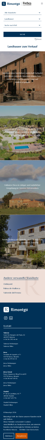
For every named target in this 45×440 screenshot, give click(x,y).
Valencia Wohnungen (10, 344)
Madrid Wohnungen (10, 402)
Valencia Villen (8, 346)
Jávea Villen (7, 366)
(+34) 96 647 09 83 (10, 378)
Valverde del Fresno (12, 292)
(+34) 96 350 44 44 (10, 339)
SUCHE (22, 34)
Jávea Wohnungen (9, 363)
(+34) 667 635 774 (9, 398)
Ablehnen (9, 436)
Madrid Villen (8, 405)
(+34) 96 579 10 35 (10, 359)
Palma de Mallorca (11, 288)
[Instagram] (5, 318)
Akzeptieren (21, 436)
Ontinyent (7, 284)
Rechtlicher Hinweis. (10, 430)
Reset (39, 39)
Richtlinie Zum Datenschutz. (29, 430)
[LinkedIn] (11, 318)
